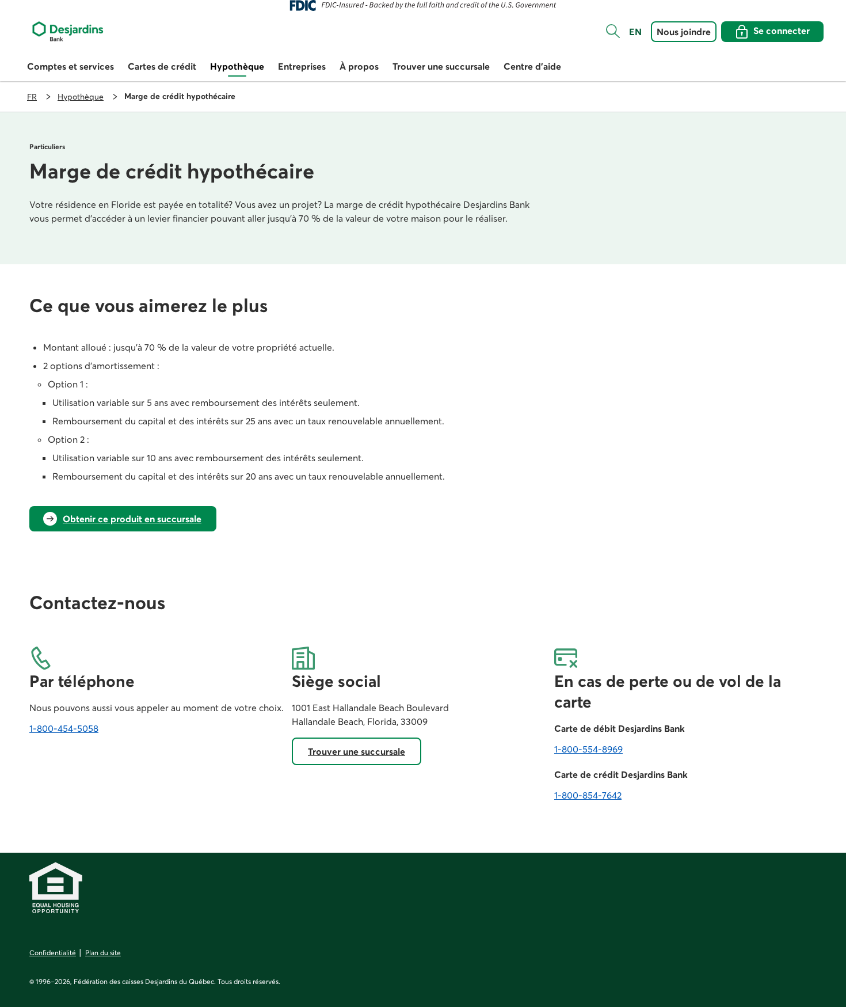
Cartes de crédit (162, 66)
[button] (613, 31)
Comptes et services (70, 66)
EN (635, 31)
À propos (359, 66)
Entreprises (302, 66)
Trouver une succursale (441, 66)
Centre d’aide (532, 66)
